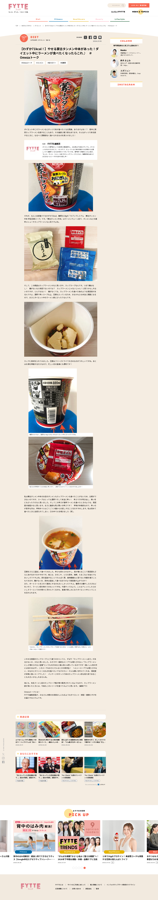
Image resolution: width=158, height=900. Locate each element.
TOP (17, 26)
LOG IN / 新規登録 (139, 5)
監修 (97, 889)
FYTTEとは (59, 885)
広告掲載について (61, 889)
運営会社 (88, 889)
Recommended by (91, 784)
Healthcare (79, 19)
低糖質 (63, 63)
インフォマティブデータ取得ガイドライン (121, 885)
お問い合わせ (76, 889)
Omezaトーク (27, 63)
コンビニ (40, 63)
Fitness (58, 19)
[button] (73, 868)
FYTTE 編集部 (54, 144)
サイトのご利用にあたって (77, 885)
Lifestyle (120, 19)
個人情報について (96, 885)
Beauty (99, 19)
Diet (38, 19)
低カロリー (52, 63)
